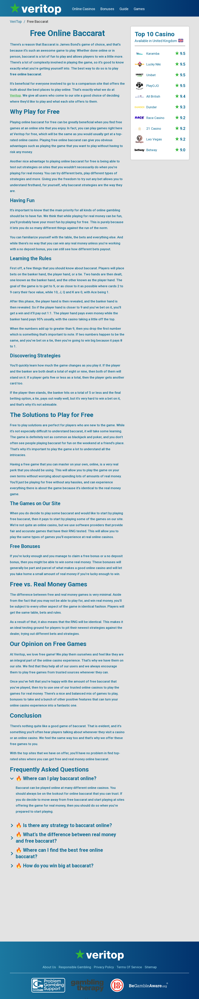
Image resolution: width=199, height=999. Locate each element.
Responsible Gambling (75, 967)
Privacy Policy (104, 967)
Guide (124, 9)
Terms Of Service (129, 967)
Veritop (15, 95)
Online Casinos (83, 9)
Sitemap (151, 967)
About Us (49, 967)
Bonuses (107, 9)
